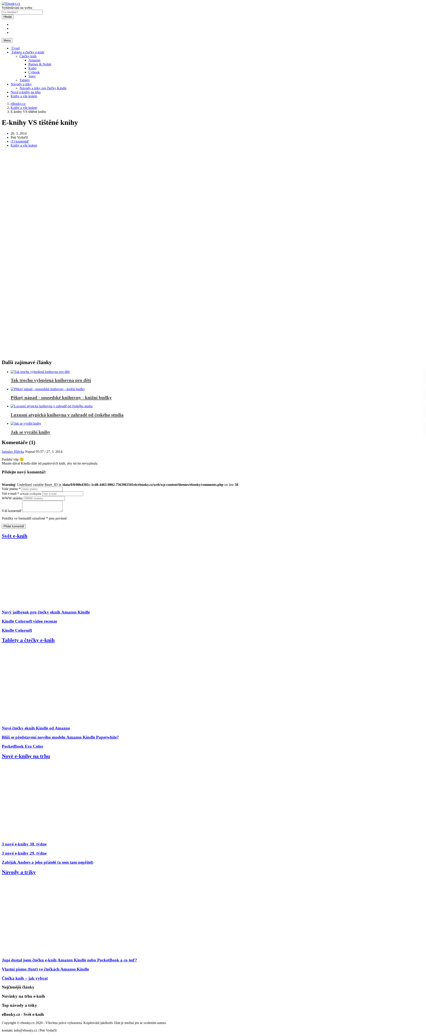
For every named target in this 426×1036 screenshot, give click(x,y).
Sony (32, 76)
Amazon (34, 60)
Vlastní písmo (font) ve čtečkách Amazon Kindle (45, 969)
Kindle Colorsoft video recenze (29, 621)
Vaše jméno (11, 489)
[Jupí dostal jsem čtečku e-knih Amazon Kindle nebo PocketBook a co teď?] (56, 952)
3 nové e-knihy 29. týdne (24, 853)
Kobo (32, 68)
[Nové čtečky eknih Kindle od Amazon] (56, 720)
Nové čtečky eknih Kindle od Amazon (36, 728)
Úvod (15, 48)
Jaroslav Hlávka (13, 451)
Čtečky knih (28, 56)
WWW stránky (12, 498)
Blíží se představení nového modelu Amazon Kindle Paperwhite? (60, 737)
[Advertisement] (213, 182)
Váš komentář (11, 511)
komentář (20, 141)
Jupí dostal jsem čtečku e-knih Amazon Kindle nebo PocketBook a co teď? (69, 960)
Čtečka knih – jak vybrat (25, 978)
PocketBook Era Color (22, 746)
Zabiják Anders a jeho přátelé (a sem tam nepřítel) (47, 862)
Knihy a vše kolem (24, 96)
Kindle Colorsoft (17, 630)
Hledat (8, 16)
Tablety (25, 80)
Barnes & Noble (39, 64)
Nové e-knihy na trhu (26, 92)
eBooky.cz (18, 104)
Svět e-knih (14, 536)
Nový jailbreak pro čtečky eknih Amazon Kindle (46, 612)
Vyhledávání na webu (17, 8)
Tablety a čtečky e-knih (27, 52)
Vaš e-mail (21, 493)
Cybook (34, 72)
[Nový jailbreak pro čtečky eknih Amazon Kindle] (56, 604)
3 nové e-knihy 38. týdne (24, 844)
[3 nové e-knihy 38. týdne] (56, 836)
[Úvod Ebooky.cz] (11, 4)
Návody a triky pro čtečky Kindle (43, 88)
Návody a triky (21, 84)
